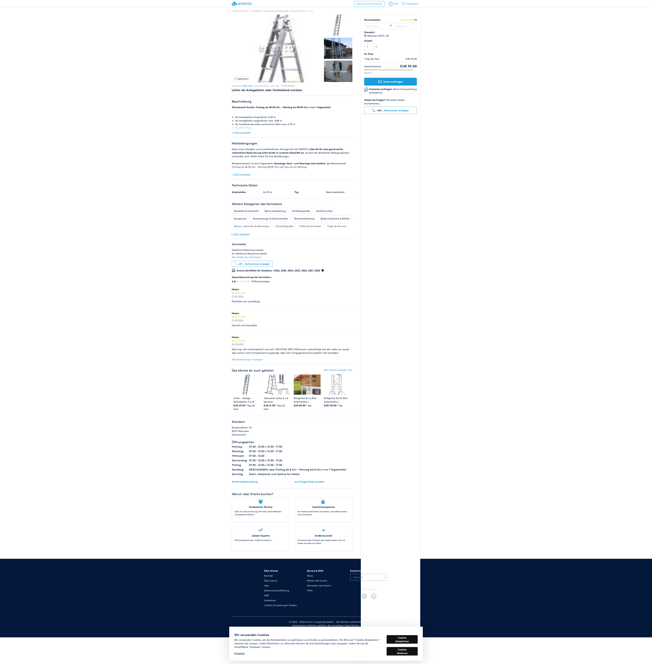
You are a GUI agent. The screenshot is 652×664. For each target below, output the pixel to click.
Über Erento (270, 580)
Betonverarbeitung (275, 210)
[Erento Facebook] (364, 596)
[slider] (243, 281)
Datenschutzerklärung (276, 590)
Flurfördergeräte (301, 210)
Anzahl (368, 40)
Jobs (266, 585)
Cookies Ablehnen (402, 651)
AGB (266, 595)
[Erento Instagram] (373, 596)
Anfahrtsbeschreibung (245, 481)
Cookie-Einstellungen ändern (280, 605)
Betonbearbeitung (304, 218)
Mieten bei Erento (317, 580)
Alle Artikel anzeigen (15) (338, 369)
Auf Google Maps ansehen (309, 481)
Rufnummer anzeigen (396, 110)
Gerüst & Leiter (324, 210)
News (310, 575)
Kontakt (268, 575)
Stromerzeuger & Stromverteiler (270, 218)
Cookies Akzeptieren (402, 639)
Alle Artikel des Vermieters (246, 257)
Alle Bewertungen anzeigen (247, 359)
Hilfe (396, 3)
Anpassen (239, 653)
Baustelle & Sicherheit (246, 210)
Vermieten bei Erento (319, 585)
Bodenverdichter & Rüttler (335, 218)
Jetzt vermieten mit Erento (369, 4)
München (248, 85)
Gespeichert (412, 3)
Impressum (270, 600)
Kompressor (240, 218)
